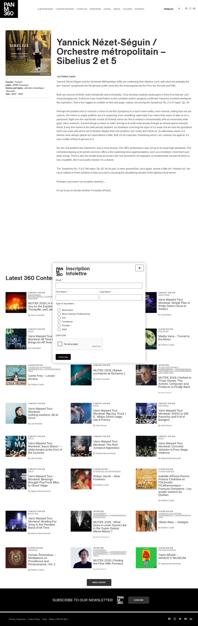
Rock (161, 295)
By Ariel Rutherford (101, 537)
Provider (66, 325)
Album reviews (45, 9)
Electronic (34, 295)
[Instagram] (190, 9)
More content (99, 582)
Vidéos (116, 9)
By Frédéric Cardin (166, 345)
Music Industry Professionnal (76, 314)
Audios (107, 9)
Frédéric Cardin (67, 77)
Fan (64, 317)
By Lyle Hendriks (35, 424)
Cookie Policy (34, 619)
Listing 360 (81, 9)
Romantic (10, 91)
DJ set (161, 367)
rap (169, 550)
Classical (33, 367)
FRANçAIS (168, 9)
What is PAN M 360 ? (58, 619)
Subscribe (138, 600)
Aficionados (67, 310)
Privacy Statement (17, 619)
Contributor (67, 321)
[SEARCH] (179, 9)
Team (44, 619)
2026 (166, 331)
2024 (14, 94)
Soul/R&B (163, 372)
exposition (99, 517)
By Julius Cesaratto (36, 315)
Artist (64, 329)
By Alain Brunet (164, 393)
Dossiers (139, 9)
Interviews (95, 9)
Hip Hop (162, 550)
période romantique (34, 88)
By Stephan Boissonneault (104, 453)
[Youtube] (194, 9)
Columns (127, 9)
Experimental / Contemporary (175, 371)
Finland (18, 82)
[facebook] (186, 9)
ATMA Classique (20, 85)
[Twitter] (180, 619)
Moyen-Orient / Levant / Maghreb (41, 297)
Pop (160, 405)
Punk (167, 295)
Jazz (171, 372)
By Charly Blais (164, 315)
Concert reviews (65, 9)
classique (45, 367)
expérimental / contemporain (44, 369)
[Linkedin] (191, 619)
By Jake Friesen (100, 425)
